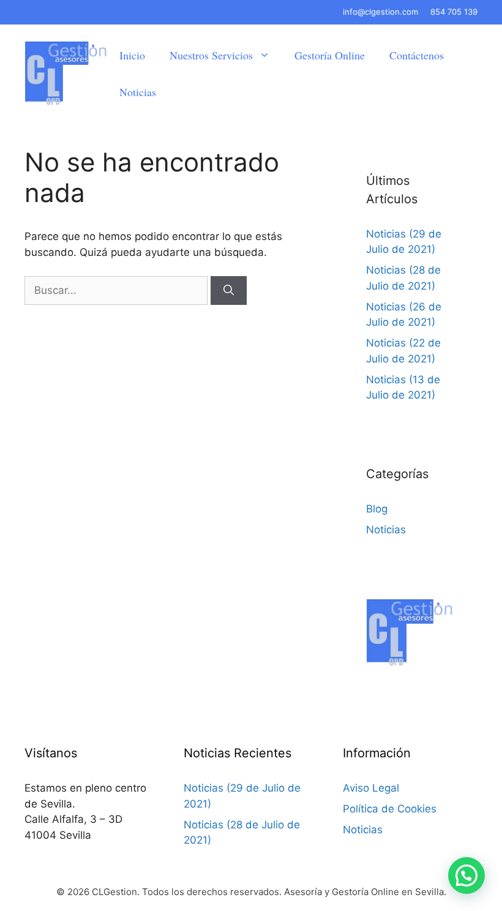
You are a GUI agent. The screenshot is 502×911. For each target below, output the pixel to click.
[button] (466, 875)
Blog (377, 509)
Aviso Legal (371, 788)
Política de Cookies (389, 809)
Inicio (132, 55)
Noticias (137, 91)
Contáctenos (416, 55)
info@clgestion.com (380, 12)
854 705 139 (454, 12)
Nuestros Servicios (211, 55)
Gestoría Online (329, 55)
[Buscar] (229, 291)
